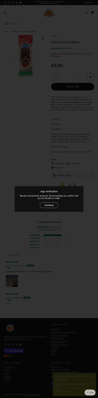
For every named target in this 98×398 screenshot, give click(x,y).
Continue (49, 205)
